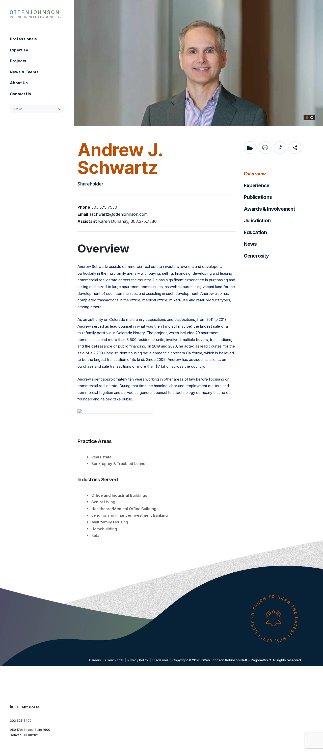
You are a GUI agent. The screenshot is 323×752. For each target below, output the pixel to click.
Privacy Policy (137, 660)
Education (255, 232)
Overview (255, 174)
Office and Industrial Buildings (119, 495)
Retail (96, 535)
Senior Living (103, 501)
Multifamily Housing (109, 522)
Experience (257, 185)
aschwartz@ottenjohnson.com (118, 214)
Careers (95, 660)
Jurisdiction (257, 220)
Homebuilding (104, 528)
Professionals (23, 39)
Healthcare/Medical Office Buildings (124, 508)
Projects (18, 60)
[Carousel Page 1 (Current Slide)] (307, 117)
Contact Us (20, 93)
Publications (258, 197)
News (250, 244)
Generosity (256, 256)
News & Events (24, 72)
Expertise (19, 50)
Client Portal (114, 660)
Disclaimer (160, 660)
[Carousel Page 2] (311, 117)
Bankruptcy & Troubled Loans (118, 463)
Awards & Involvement (269, 209)
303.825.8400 (21, 721)
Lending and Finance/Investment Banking (129, 515)
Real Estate (101, 457)
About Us (19, 82)
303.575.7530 (104, 207)
